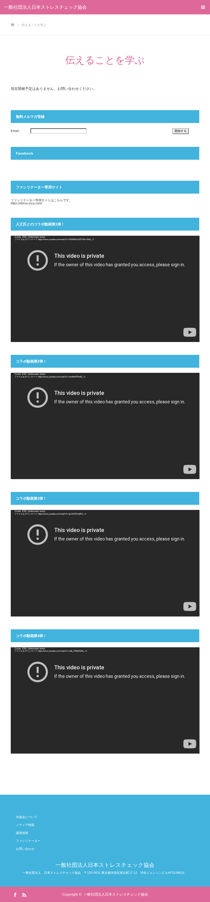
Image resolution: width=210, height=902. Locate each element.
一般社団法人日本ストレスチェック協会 (45, 7)
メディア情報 (25, 825)
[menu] (203, 7)
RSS (23, 894)
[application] (105, 289)
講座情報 (22, 833)
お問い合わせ (25, 849)
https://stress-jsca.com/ (26, 203)
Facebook (14, 894)
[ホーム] (12, 16)
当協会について (26, 817)
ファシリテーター (28, 841)
